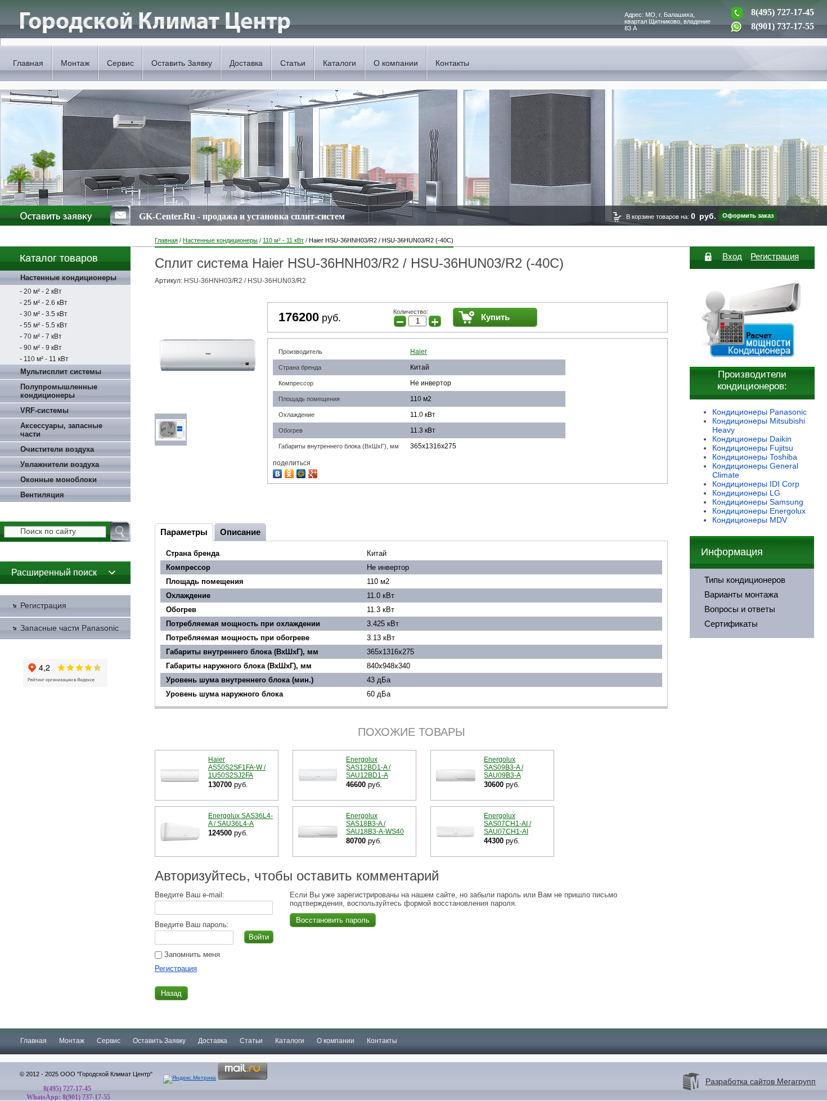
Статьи (292, 63)
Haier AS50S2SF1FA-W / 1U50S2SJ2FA (237, 767)
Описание (240, 532)
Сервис (120, 63)
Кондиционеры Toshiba (754, 456)
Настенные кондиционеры (220, 240)
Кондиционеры (741, 501)
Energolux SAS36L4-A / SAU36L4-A (240, 820)
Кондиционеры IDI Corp (755, 483)
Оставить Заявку (181, 63)
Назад (171, 993)
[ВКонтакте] (279, 472)
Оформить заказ (748, 215)
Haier (418, 352)
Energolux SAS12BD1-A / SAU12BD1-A (368, 767)
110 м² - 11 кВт (283, 240)
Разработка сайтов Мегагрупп (760, 1081)
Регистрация (176, 968)
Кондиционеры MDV (749, 519)
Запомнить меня (191, 954)
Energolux (788, 510)
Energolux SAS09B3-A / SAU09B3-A (503, 767)
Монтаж (75, 63)
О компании (396, 63)
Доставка (246, 63)
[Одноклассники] (290, 472)
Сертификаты (731, 623)
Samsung (786, 501)
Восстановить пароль (333, 920)
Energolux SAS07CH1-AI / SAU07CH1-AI (507, 823)
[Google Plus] (314, 472)
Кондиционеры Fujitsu (752, 447)
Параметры (184, 532)
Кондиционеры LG (746, 492)
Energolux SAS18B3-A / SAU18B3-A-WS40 (375, 823)
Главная (28, 63)
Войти (259, 937)
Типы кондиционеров (744, 580)
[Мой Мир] (302, 472)
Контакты (452, 63)
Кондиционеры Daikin (752, 438)
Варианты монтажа (741, 594)
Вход (732, 256)
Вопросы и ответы (739, 609)
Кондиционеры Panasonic (759, 411)
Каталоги (339, 63)
